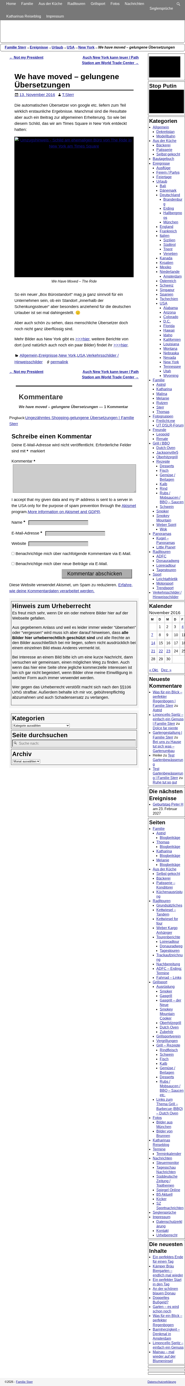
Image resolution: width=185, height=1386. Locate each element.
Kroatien (166, 263)
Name (18, 522)
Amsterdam (172, 276)
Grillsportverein (168, 1036)
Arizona (169, 312)
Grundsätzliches (169, 905)
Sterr (160, 407)
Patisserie (164, 150)
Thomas (162, 412)
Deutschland (170, 195)
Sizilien (169, 240)
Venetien (170, 254)
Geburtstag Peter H (168, 804)
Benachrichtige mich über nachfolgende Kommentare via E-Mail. (73, 553)
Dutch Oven (165, 448)
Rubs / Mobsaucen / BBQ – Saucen (172, 497)
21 (153, 651)
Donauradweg (167, 561)
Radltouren (76, 4)
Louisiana (171, 344)
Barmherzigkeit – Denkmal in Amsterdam (166, 1334)
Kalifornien (172, 339)
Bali (163, 186)
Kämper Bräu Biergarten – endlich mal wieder (168, 1270)
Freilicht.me (165, 421)
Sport (157, 574)
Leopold (162, 434)
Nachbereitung (168, 964)
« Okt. (153, 670)
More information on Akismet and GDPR (64, 512)
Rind (163, 488)
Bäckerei (163, 145)
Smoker (162, 511)
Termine (159, 1149)
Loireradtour (166, 565)
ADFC (161, 556)
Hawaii (169, 330)
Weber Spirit (166, 525)
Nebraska (171, 353)
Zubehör (166, 1032)
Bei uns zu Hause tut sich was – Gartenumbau (167, 746)
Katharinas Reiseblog (23, 16)
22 (161, 651)
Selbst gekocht (168, 154)
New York (86, 47)
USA (71, 47)
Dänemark (168, 190)
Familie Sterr (15, 47)
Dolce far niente (165, 728)
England (166, 227)
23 (168, 651)
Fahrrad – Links (168, 977)
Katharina (164, 389)
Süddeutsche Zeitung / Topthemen (167, 1181)
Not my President (26, 57)
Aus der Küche (50, 4)
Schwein (167, 507)
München (170, 222)
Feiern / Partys (168, 172)
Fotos (115, 4)
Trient (167, 249)
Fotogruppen (163, 416)
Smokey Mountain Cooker (167, 1013)
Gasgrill (166, 996)
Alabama (170, 308)
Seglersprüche (161, 8)
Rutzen (162, 403)
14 (153, 643)
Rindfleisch (169, 1050)
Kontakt (162, 1231)
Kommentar (23, 461)
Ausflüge (163, 168)
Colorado (170, 317)
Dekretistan (165, 132)
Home (11, 4)
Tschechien (169, 299)
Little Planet (165, 547)
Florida (169, 326)
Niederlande (170, 272)
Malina (161, 394)
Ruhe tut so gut (165, 782)
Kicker (161, 1199)
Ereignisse (39, 47)
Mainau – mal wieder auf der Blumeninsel (164, 1356)
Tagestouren (166, 570)
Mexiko (165, 267)
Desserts (167, 466)
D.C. (167, 321)
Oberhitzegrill (167, 457)
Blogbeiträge (170, 838)
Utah (167, 371)
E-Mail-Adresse (27, 533)
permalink (59, 362)
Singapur (167, 290)
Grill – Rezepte (168, 1045)
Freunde (159, 430)
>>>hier (82, 339)
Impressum (55, 16)
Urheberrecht (166, 1235)
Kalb (163, 484)
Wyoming (170, 375)
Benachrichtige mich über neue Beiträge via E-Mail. (62, 564)
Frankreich (168, 231)
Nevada (169, 357)
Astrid (161, 384)
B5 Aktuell (164, 1194)
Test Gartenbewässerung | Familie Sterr (168, 773)
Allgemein (28, 355)
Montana (170, 348)
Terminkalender (168, 1154)
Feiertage (164, 177)
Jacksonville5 (167, 452)
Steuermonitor (167, 1163)
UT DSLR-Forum (170, 425)
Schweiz (166, 285)
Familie (27, 4)
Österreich (168, 281)
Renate (162, 439)
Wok (163, 529)
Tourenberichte (168, 937)
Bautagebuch (163, 159)
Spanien (166, 294)
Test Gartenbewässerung (168, 759)
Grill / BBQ (161, 443)
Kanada (166, 258)
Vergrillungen (167, 1041)
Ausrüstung (165, 986)
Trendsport (164, 588)
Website (19, 543)
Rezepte (163, 461)
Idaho (167, 335)
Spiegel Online (168, 1190)
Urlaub (57, 47)
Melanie (162, 398)
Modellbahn (165, 136)
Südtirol (169, 245)
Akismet (129, 505)
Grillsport (98, 4)
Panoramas (162, 534)
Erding (168, 208)
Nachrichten (134, 4)
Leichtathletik (167, 579)
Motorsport (164, 583)
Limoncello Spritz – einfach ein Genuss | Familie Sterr (168, 719)
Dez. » (166, 670)
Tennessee (172, 366)
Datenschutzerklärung (162, 1382)
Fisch (164, 470)
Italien (164, 236)
